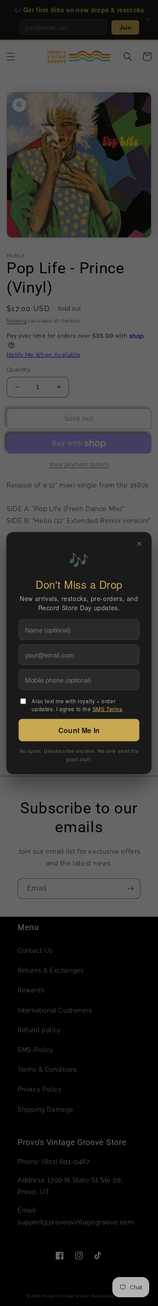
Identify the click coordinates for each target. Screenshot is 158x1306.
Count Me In (79, 730)
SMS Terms (107, 708)
